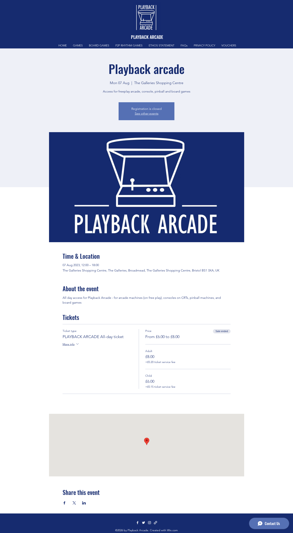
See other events (146, 113)
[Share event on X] (74, 502)
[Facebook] (138, 523)
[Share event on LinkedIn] (84, 502)
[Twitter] (144, 523)
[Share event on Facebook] (64, 502)
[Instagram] (149, 523)
